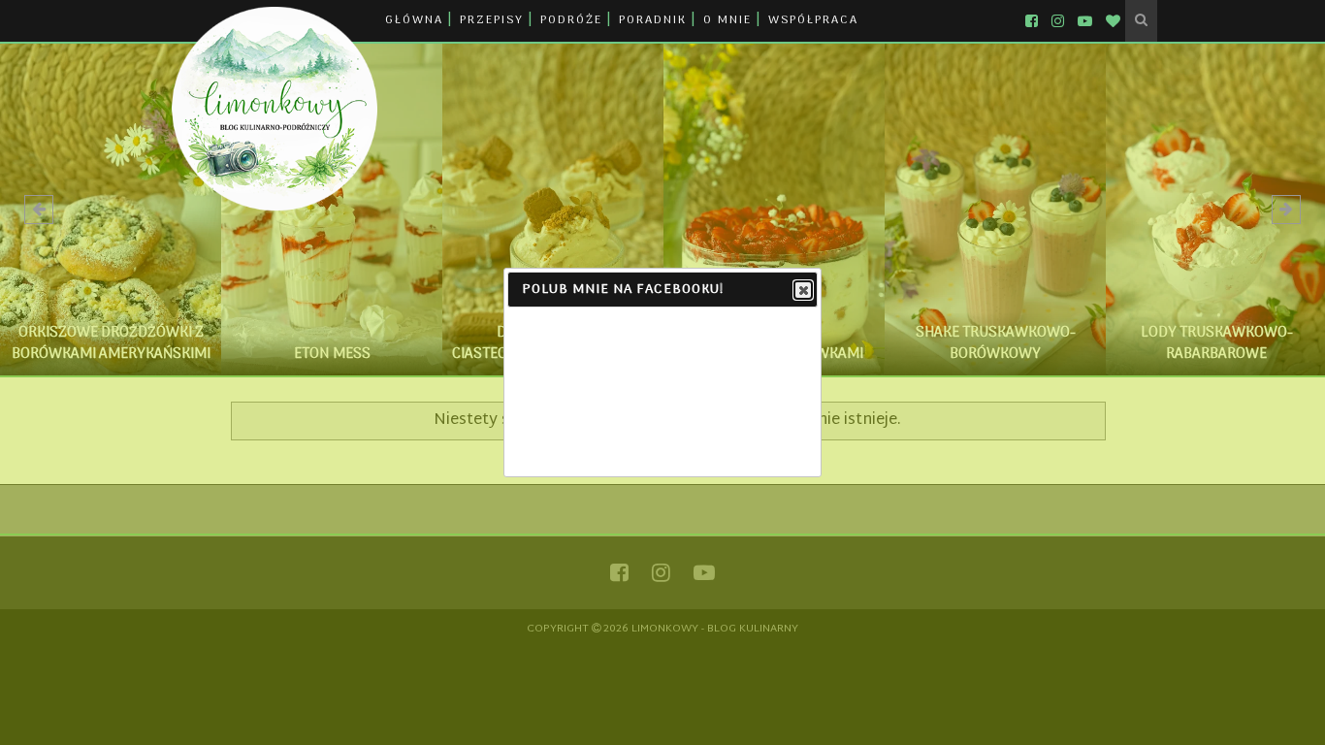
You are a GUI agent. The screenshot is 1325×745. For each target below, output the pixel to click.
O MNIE (727, 20)
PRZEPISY (492, 20)
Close (803, 290)
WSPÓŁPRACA (813, 20)
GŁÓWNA (414, 20)
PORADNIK (653, 20)
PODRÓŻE (571, 20)
